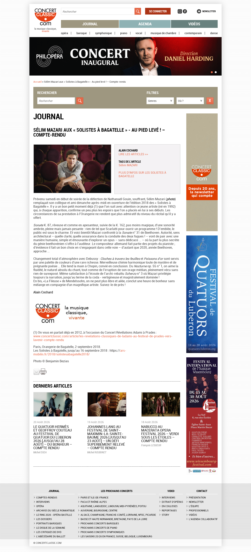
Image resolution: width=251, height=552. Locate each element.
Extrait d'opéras (172, 501)
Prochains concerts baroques (100, 523)
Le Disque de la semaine (50, 527)
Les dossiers (44, 519)
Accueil (37, 81)
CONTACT (201, 491)
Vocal (139, 33)
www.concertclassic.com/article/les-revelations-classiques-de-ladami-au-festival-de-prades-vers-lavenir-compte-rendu (102, 338)
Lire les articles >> (133, 154)
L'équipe (194, 506)
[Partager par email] (36, 374)
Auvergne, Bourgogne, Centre (99, 510)
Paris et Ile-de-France (94, 497)
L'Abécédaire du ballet (50, 536)
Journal (90, 23)
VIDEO (170, 491)
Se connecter (158, 11)
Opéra (64, 33)
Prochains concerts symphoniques (102, 532)
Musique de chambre (163, 33)
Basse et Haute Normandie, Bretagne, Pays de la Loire (114, 519)
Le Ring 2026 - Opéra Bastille (54, 514)
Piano (123, 33)
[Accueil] (45, 31)
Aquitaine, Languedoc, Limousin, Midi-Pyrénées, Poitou (113, 506)
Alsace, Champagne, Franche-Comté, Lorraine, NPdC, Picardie (118, 514)
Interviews (43, 501)
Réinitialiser (210, 100)
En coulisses (169, 506)
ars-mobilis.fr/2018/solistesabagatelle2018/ (79, 352)
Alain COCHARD (128, 150)
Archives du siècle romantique (55, 510)
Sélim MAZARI (128, 165)
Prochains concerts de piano (99, 527)
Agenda (145, 23)
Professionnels (198, 510)
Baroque (81, 33)
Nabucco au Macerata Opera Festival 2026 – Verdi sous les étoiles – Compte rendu (160, 433)
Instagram (180, 11)
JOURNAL (54, 491)
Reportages (169, 510)
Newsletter (209, 11)
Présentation (197, 497)
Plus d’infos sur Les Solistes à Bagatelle (142, 174)
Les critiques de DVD (48, 532)
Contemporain (193, 33)
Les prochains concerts (117, 491)
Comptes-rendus (46, 497)
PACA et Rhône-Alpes (94, 501)
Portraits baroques (49, 523)
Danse (214, 33)
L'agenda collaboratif (203, 519)
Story (165, 514)
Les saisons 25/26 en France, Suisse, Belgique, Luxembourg (116, 536)
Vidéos (194, 23)
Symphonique (103, 33)
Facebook (185, 11)
